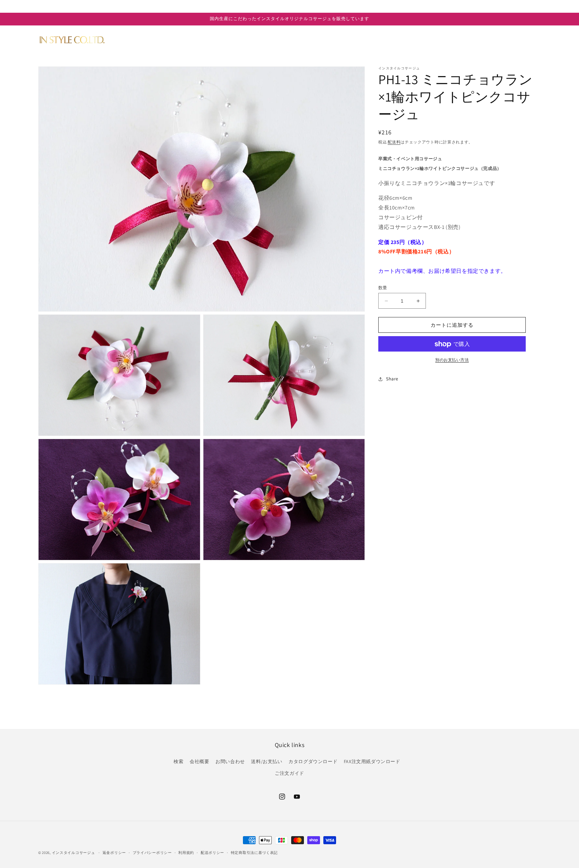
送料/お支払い (266, 761)
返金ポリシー (114, 852)
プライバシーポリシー (152, 852)
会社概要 (199, 761)
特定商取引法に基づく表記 (254, 852)
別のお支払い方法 (452, 360)
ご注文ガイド (289, 773)
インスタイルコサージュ (73, 852)
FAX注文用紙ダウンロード (372, 761)
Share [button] (392, 379)
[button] (158, 40)
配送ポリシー (212, 852)
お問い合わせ (230, 761)
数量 (382, 288)
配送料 (394, 141)
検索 (178, 761)
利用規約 (186, 852)
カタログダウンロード (312, 761)
